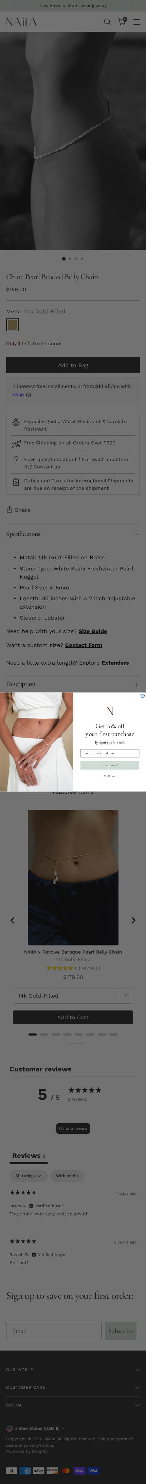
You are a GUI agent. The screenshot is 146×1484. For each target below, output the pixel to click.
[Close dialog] (143, 696)
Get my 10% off (109, 765)
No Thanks (109, 776)
